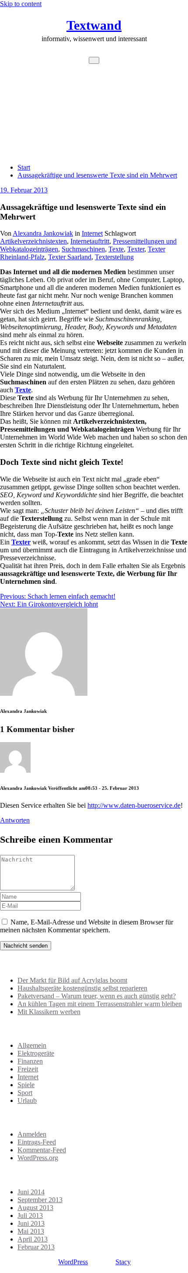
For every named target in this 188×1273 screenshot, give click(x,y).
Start (23, 167)
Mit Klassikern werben (48, 1011)
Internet (92, 233)
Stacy (123, 1262)
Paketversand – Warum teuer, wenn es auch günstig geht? (96, 996)
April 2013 (32, 1239)
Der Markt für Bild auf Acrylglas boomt (72, 980)
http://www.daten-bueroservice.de (134, 805)
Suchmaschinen (83, 249)
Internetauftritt (89, 241)
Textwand (94, 25)
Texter (135, 249)
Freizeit (27, 1069)
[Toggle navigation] (94, 60)
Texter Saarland (69, 257)
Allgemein (31, 1045)
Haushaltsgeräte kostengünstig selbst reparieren (82, 988)
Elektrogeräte (35, 1053)
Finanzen (30, 1061)
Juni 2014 (31, 1192)
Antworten (15, 820)
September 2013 (40, 1199)
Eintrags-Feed (36, 1142)
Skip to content (21, 3)
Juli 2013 (30, 1215)
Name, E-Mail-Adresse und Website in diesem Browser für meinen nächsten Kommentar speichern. (86, 926)
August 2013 (35, 1207)
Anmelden (31, 1134)
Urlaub (27, 1100)
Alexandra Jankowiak (43, 233)
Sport (24, 1092)
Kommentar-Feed (41, 1150)
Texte (116, 249)
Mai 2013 (30, 1231)
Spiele (26, 1084)
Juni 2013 (31, 1223)
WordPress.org (37, 1157)
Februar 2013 (36, 1247)
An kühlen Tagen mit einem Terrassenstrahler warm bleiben (99, 1004)
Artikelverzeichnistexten (33, 241)
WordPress (73, 1262)
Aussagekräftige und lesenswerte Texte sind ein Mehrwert (97, 175)
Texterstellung (114, 257)
